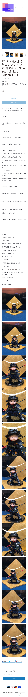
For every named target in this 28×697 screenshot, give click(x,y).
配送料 (9, 84)
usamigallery (10, 692)
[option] (7, 54)
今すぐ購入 (14, 102)
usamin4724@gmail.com (13, 269)
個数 (3, 91)
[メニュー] (25, 7)
